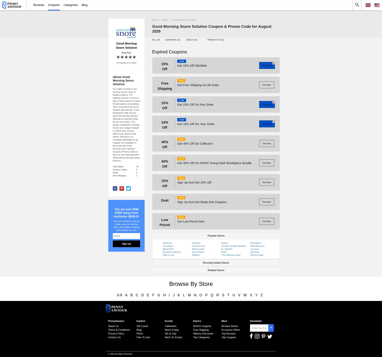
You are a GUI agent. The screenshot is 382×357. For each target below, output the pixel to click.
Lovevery (254, 249)
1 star (118, 57)
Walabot (196, 255)
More (224, 321)
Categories (71, 5)
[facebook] (115, 188)
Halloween (170, 326)
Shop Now (126, 53)
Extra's (197, 321)
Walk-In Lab (168, 255)
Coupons (54, 5)
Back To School (173, 337)
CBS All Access (257, 246)
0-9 (119, 295)
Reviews (38, 5)
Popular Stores (216, 235)
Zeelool (224, 243)
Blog (84, 5)
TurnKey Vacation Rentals (233, 246)
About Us (113, 326)
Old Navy (254, 252)
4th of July (171, 333)
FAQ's (140, 333)
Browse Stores (230, 326)
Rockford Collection (172, 252)
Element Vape (257, 255)
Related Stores (216, 270)
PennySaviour (116, 321)
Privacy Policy (116, 333)
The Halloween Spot (230, 255)
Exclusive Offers (231, 329)
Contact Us (114, 337)
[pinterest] (122, 188)
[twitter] (128, 188)
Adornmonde (198, 249)
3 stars (126, 57)
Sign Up (126, 244)
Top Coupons (229, 337)
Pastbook (167, 243)
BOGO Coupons (202, 326)
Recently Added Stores (216, 263)
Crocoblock (168, 246)
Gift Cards (142, 326)
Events (169, 321)
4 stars (130, 57)
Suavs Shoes (198, 252)
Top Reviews (229, 333)
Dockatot (196, 243)
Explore (141, 321)
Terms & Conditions (119, 329)
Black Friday (172, 329)
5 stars (135, 57)
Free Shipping (201, 329)
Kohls (224, 252)
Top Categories (201, 337)
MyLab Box (168, 249)
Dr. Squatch (226, 249)
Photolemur (255, 243)
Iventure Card (198, 246)
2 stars (122, 57)
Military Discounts (203, 333)
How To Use (143, 337)
